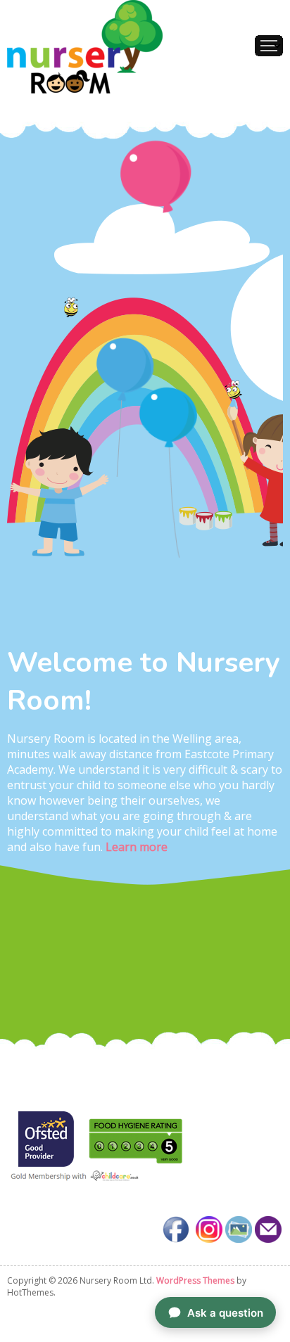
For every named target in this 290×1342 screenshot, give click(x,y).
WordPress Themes (195, 1280)
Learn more (135, 847)
